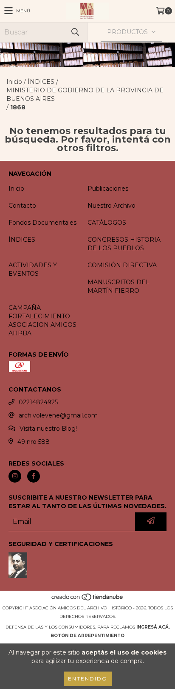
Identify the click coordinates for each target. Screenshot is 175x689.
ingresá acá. (153, 627)
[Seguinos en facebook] (33, 476)
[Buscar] (74, 32)
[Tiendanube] (88, 599)
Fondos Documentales (42, 222)
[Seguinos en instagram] (14, 476)
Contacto (22, 205)
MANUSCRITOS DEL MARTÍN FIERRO (119, 286)
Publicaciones (108, 188)
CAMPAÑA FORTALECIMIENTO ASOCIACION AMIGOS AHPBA (42, 320)
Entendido (87, 678)
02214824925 (38, 402)
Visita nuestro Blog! (48, 428)
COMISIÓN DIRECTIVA (122, 265)
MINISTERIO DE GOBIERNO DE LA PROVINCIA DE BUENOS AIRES (85, 94)
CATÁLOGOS (107, 222)
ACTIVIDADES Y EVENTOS (32, 269)
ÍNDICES (41, 82)
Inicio (14, 82)
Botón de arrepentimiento (87, 635)
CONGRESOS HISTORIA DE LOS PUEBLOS (124, 244)
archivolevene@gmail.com (58, 415)
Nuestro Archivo (111, 205)
